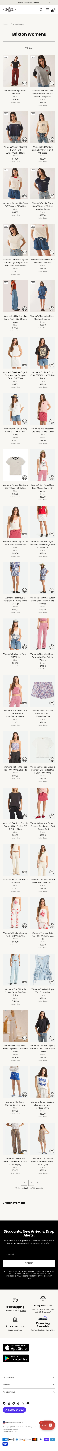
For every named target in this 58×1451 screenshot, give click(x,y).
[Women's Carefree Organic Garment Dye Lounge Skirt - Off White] (42, 521)
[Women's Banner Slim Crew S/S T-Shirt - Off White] (15, 183)
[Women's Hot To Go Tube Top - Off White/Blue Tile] (15, 747)
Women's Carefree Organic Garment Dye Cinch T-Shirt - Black (42, 1048)
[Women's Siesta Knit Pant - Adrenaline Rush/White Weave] (42, 634)
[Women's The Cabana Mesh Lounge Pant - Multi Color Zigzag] (15, 1138)
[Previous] (9, 2)
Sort (31, 48)
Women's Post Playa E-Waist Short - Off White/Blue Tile (42, 713)
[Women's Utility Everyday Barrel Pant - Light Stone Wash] (15, 296)
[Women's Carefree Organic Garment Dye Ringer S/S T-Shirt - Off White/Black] (15, 240)
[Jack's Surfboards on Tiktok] (19, 1404)
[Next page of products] (37, 1183)
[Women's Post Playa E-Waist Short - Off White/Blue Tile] (42, 691)
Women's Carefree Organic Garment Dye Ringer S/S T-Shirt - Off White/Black (15, 262)
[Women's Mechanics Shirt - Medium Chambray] (42, 296)
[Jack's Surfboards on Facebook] (4, 1404)
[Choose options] (24, 83)
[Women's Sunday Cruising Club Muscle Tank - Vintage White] (42, 1082)
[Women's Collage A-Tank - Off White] (15, 634)
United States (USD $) (13, 1422)
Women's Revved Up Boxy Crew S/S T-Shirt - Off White (15, 431)
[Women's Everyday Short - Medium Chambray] (42, 240)
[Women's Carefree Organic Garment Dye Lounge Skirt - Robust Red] (42, 803)
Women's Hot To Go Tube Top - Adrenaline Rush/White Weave (15, 713)
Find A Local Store (15, 1330)
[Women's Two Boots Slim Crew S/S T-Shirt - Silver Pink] (42, 409)
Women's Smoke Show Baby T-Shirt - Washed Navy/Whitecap (42, 206)
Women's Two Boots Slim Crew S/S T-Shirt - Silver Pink (42, 431)
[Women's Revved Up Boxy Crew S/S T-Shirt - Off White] (15, 409)
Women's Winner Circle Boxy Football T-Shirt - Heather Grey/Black (42, 93)
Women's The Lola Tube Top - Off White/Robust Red (43, 936)
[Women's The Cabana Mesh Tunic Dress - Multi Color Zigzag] (42, 1138)
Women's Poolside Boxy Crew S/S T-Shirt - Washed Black (42, 375)
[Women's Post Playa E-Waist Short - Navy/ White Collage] (15, 578)
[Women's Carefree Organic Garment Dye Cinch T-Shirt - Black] (42, 1026)
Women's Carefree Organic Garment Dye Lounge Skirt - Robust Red (42, 826)
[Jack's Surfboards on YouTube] (28, 1404)
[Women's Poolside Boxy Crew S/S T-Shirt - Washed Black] (42, 353)
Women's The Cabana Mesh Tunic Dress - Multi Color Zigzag (42, 1161)
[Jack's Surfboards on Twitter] (23, 1404)
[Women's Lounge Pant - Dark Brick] (15, 71)
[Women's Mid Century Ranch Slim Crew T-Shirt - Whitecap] (42, 127)
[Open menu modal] (47, 10)
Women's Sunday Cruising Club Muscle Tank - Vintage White (42, 1105)
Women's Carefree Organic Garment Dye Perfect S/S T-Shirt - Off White (42, 770)
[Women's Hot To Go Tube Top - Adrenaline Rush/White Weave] (15, 691)
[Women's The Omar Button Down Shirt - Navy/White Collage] (42, 578)
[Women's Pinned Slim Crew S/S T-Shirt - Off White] (15, 465)
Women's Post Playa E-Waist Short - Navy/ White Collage (15, 601)
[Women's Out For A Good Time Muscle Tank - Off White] (42, 465)
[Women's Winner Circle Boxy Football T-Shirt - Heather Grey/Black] (42, 71)
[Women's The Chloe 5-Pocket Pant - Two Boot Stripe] (15, 970)
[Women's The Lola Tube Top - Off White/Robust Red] (42, 913)
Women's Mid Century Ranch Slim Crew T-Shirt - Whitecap (42, 150)
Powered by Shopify (10, 1431)
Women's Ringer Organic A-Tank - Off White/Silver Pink (15, 544)
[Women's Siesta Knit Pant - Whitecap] (15, 860)
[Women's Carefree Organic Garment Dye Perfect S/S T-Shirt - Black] (15, 803)
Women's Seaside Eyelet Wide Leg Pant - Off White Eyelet (15, 1048)
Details (23, 1311)
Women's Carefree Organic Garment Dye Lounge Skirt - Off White (42, 544)
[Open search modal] (41, 10)
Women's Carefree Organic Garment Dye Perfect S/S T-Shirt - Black (15, 826)
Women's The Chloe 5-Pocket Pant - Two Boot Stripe (15, 992)
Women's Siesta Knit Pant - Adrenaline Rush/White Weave (42, 657)
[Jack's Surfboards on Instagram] (9, 1404)
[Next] (49, 2)
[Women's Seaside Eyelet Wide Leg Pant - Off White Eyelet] (15, 1026)
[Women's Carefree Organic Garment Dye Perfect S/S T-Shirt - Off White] (42, 747)
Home (5, 24)
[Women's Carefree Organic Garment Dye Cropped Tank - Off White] (15, 353)
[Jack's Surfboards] (9, 9)
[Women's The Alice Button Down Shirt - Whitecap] (42, 860)
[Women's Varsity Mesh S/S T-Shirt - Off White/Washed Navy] (15, 127)
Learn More (50, 1330)
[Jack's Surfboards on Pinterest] (14, 1404)
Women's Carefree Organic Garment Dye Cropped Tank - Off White (15, 375)
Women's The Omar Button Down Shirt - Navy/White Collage (42, 601)
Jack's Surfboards (21, 1427)
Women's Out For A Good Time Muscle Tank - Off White (42, 488)
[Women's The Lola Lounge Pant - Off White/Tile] (15, 913)
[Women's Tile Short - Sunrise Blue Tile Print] (15, 1082)
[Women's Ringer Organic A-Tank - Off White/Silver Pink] (15, 521)
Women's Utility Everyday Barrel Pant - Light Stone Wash (15, 319)
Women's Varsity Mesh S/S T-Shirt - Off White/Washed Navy (15, 150)
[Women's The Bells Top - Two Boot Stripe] (42, 970)
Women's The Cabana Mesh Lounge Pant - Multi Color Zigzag (15, 1161)
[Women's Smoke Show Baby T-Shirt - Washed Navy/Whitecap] (42, 183)
